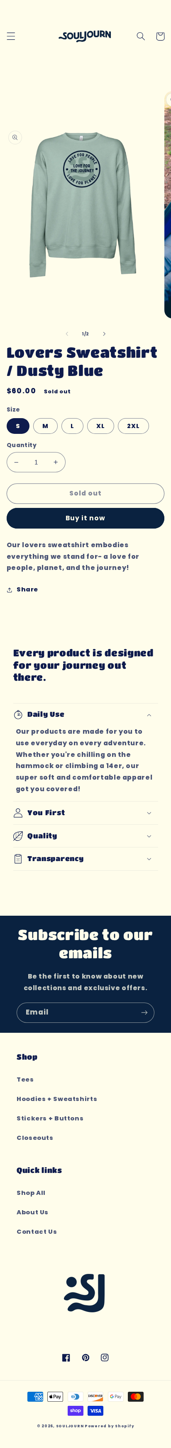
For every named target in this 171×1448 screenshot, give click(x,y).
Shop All (31, 1193)
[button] (10, 36)
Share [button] (27, 589)
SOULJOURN (70, 1426)
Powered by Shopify (109, 1426)
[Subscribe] (144, 1013)
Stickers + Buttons (50, 1118)
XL (100, 426)
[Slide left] (67, 334)
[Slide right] (104, 334)
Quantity (22, 445)
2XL (133, 426)
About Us (33, 1212)
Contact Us (37, 1232)
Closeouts (35, 1138)
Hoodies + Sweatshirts (57, 1099)
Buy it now (86, 518)
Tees (25, 1079)
